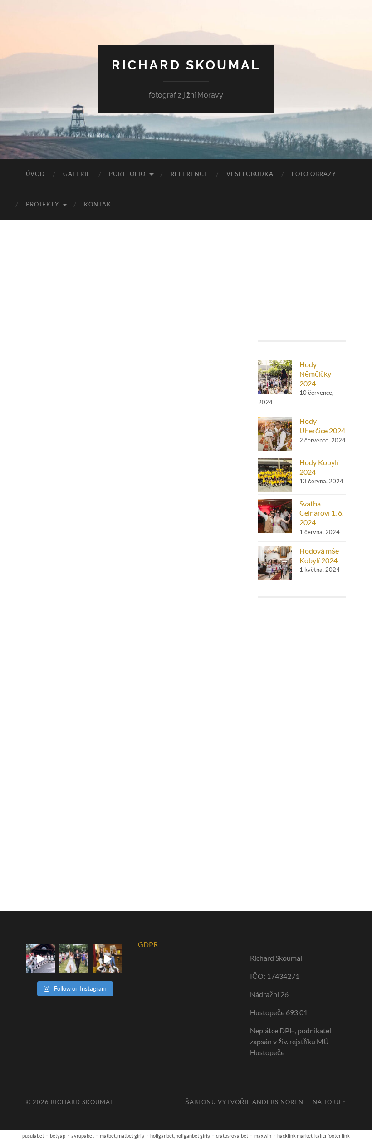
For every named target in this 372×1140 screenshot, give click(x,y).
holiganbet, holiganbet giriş (180, 1136)
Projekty (42, 204)
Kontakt (99, 204)
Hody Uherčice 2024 (322, 426)
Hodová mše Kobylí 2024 (319, 555)
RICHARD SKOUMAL (186, 65)
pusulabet (33, 1136)
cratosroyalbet (232, 1136)
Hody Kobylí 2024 (318, 467)
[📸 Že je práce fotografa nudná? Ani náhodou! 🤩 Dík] (40, 958)
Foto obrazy (314, 173)
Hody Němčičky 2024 (315, 374)
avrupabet (82, 1136)
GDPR (148, 944)
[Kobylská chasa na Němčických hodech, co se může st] (107, 958)
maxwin (262, 1136)
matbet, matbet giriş (122, 1136)
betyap (57, 1136)
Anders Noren (277, 1102)
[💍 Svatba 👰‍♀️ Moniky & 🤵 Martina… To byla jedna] (73, 958)
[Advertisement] (302, 747)
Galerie (77, 173)
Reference (189, 173)
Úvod (35, 173)
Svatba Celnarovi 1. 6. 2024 (321, 513)
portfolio (127, 173)
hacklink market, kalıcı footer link (313, 1136)
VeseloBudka (250, 173)
